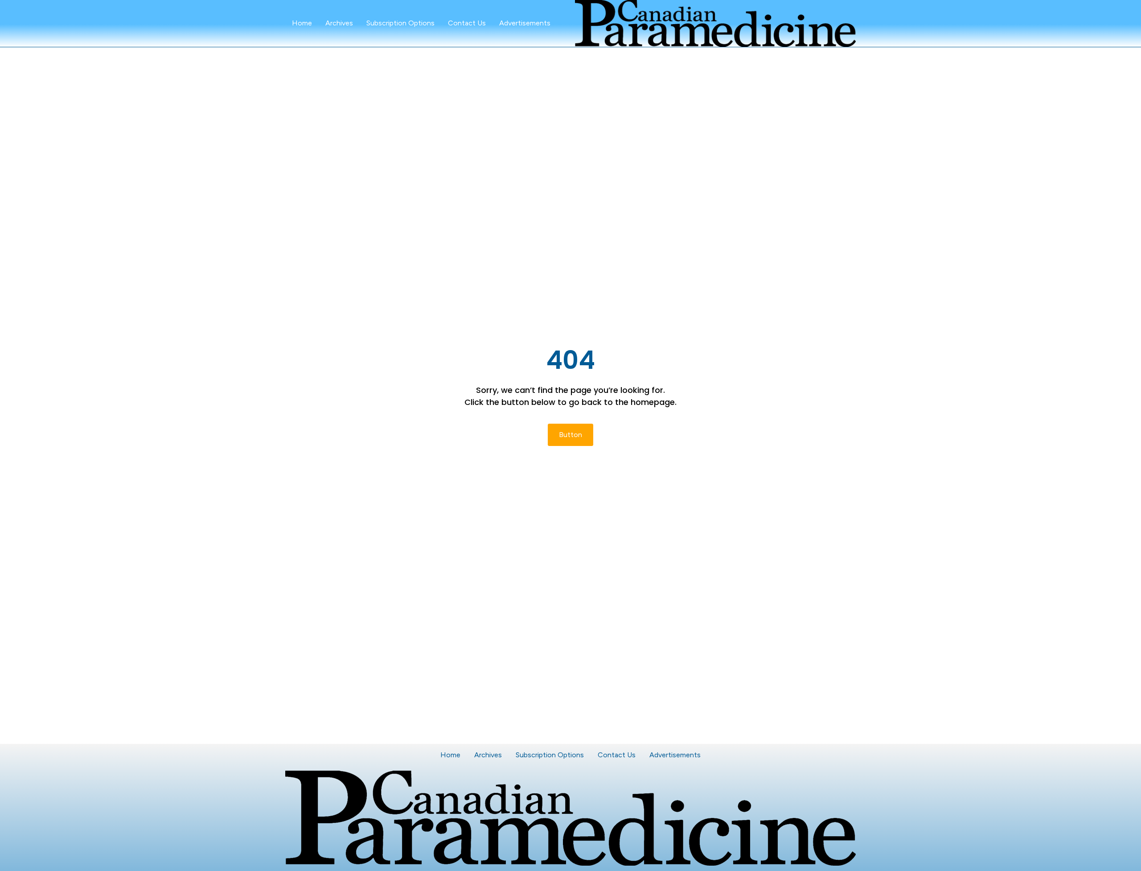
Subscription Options (400, 23)
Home (302, 23)
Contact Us (467, 23)
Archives (339, 23)
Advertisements (524, 23)
